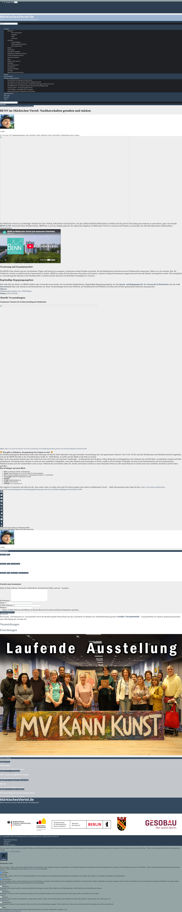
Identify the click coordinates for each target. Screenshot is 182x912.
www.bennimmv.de (16, 483)
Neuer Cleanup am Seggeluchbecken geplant (14, 567)
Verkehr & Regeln (16, 42)
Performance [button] (4, 890)
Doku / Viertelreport (16, 33)
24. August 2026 (5, 571)
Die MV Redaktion (9, 845)
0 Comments (20, 769)
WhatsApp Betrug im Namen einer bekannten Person (17, 793)
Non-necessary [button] (4, 877)
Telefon (3, 293)
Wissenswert (14, 573)
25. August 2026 (5, 562)
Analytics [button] (3, 895)
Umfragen (10, 70)
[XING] (91, 510)
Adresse (3, 289)
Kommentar (5, 600)
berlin (38, 135)
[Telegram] (91, 513)
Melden (10, 48)
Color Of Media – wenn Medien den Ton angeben (20, 89)
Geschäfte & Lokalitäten (14, 51)
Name (3, 603)
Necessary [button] (3, 870)
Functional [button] (3, 884)
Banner (9, 106)
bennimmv (32, 135)
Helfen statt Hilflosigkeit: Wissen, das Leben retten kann (17, 529)
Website (3, 607)
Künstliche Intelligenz (13, 69)
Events (6, 74)
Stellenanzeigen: (5, 558)
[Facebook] (91, 492)
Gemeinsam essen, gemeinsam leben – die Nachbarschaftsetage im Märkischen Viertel (31, 84)
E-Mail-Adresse (7, 605)
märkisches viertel (46, 135)
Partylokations (11, 67)
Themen (6, 29)
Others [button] (2, 906)
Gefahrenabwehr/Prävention (18, 44)
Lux (3, 131)
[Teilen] (91, 525)
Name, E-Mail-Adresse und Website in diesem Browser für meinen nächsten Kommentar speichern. (40, 610)
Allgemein (3, 106)
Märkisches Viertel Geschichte (16, 72)
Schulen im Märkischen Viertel (16, 55)
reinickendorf (56, 135)
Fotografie (14, 34)
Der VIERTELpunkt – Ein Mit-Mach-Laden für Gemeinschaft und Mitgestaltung (28, 86)
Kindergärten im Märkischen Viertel (17, 53)
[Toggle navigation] (1, 22)
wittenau (76, 135)
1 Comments (20, 787)
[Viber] (91, 516)
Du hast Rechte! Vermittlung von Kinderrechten (20, 80)
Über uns (7, 95)
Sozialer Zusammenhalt (11, 78)
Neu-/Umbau (11, 50)
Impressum (7, 841)
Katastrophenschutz (16, 46)
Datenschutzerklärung (10, 840)
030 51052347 (12, 293)
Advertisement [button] (4, 900)
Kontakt (6, 97)
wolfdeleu (13, 562)
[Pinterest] (91, 501)
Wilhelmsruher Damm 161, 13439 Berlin (16, 291)
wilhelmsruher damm (67, 135)
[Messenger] (91, 519)
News (22, 106)
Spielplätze (10, 63)
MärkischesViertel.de (17, 16)
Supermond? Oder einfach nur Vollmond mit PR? (15, 527)
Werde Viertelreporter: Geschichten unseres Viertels (21, 91)
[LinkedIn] (91, 504)
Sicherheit (10, 40)
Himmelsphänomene (13, 65)
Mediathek (10, 31)
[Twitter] (91, 495)
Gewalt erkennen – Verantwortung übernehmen (20, 87)
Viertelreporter (9, 93)
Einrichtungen (8, 76)
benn (27, 135)
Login (5, 99)
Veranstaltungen (29, 106)
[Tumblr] (91, 522)
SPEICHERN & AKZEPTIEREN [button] (10, 911)
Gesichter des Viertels (13, 57)
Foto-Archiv (14, 38)
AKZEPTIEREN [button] (15, 851)
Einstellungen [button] (4, 851)
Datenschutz (32, 869)
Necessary (5, 872)
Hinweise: (3, 577)
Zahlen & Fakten (23, 573)
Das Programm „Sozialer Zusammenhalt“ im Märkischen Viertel (24, 82)
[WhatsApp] (91, 507)
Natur (9, 59)
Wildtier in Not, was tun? (14, 61)
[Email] (91, 498)
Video (12, 36)
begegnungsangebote (18, 135)
